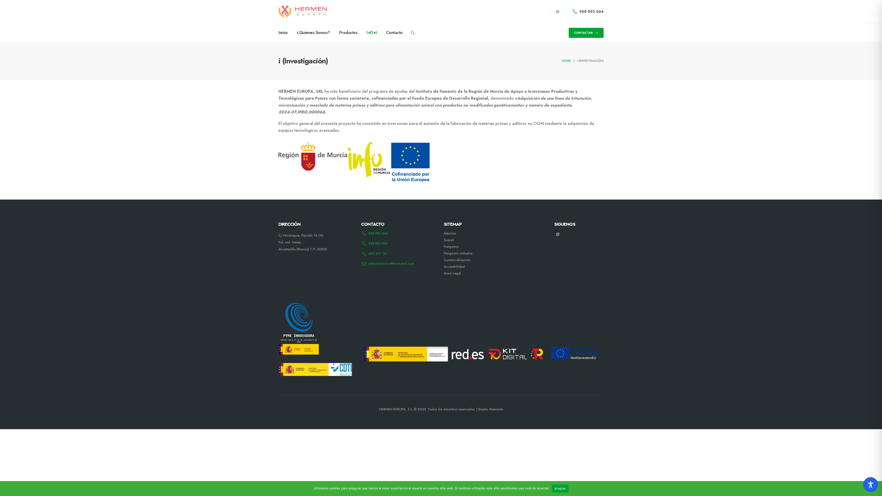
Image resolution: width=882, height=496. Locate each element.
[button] (413, 33)
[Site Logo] (303, 11)
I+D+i (372, 33)
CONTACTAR (584, 33)
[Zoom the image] (298, 305)
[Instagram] (557, 11)
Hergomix (451, 246)
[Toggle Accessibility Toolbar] (871, 485)
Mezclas (450, 233)
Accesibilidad (454, 266)
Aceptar (560, 488)
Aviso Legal (452, 273)
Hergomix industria (458, 253)
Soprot (449, 240)
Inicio (283, 33)
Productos (348, 33)
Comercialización (457, 260)
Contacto (394, 33)
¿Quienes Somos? (313, 33)
